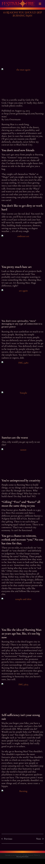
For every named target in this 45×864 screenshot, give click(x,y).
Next (38, 838)
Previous (8, 838)
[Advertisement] (22, 43)
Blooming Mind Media (23, 856)
